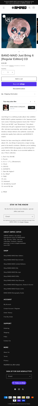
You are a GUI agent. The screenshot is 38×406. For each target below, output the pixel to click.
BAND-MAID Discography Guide (14, 293)
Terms (21, 221)
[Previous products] (30, 101)
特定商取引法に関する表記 (12, 364)
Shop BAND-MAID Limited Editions (15, 264)
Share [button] (5, 191)
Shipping (11, 65)
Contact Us (7, 340)
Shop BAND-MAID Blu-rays (12, 272)
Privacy (26, 221)
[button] (4, 8)
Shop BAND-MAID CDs (11, 268)
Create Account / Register (12, 308)
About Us (7, 352)
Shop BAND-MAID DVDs (11, 276)
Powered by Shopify (25, 403)
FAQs (5, 336)
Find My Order (8, 316)
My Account (7, 304)
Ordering (6, 328)
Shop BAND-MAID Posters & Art (14, 288)
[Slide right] (23, 52)
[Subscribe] (32, 216)
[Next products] (35, 101)
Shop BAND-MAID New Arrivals (13, 259)
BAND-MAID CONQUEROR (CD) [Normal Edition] (18, 106)
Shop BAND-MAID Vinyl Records (14, 280)
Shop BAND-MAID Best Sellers (13, 255)
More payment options (19, 88)
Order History (8, 312)
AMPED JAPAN (16, 403)
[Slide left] (15, 52)
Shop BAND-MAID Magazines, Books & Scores (18, 284)
